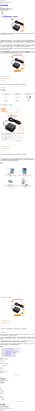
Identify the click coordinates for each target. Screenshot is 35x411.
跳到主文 (1, 7)
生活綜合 (6, 10)
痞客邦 (4, 363)
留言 (5, 363)
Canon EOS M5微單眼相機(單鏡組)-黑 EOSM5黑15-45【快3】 (9, 355)
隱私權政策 (21, 401)
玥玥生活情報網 (4, 5)
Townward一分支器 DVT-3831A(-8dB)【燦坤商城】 (8, 349)
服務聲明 (24, 401)
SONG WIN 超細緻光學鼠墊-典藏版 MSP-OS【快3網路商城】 (9, 352)
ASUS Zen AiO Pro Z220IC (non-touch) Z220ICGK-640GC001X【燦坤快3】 (10, 350)
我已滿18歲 (2, 409)
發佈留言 (1, 372)
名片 (2, 13)
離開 (3, 409)
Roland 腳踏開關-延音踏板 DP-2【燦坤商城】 (10, 16)
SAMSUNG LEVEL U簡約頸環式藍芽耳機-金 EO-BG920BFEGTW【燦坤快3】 (11, 348)
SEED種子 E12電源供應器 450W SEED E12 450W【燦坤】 (9, 353)
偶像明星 (6, 365)
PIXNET (12, 401)
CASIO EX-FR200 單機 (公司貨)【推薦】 (6, 354)
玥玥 (0, 359)
